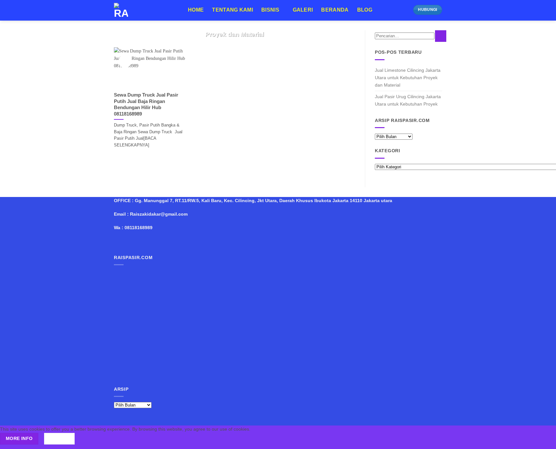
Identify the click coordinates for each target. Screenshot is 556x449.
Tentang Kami (232, 10)
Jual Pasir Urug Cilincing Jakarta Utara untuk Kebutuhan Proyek (408, 100)
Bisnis (270, 10)
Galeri (303, 10)
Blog (364, 10)
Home (196, 10)
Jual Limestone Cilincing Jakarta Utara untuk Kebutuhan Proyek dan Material (407, 78)
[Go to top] (543, 440)
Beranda (334, 10)
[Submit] (440, 36)
